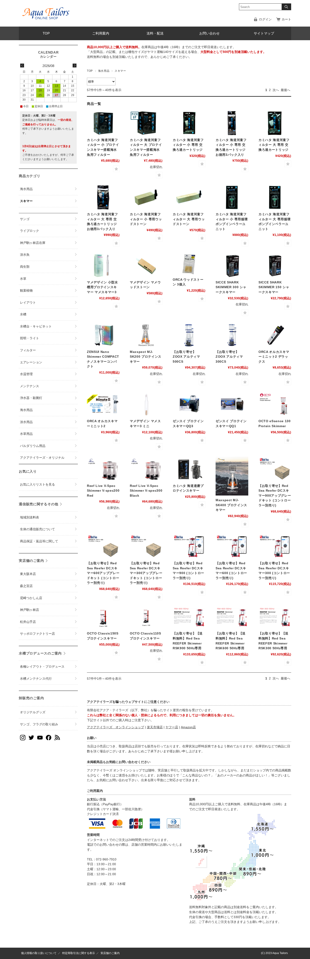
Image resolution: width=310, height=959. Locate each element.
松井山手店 (28, 622)
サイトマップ (264, 33)
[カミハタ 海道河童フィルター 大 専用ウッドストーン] (189, 197)
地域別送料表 (29, 517)
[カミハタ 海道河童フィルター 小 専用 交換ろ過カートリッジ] (189, 123)
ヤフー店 (171, 727)
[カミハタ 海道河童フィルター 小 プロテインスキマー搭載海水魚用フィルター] (103, 123)
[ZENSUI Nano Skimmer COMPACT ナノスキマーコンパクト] (103, 335)
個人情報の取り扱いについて (39, 953)
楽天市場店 (155, 727)
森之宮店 (26, 586)
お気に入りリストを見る (37, 484)
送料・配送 (155, 33)
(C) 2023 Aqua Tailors (274, 953)
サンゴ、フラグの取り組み (39, 724)
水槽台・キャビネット (36, 326)
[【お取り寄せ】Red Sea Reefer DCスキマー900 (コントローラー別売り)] (189, 546)
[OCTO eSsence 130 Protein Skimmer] (274, 404)
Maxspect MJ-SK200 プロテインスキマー (145, 356)
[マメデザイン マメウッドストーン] (146, 265)
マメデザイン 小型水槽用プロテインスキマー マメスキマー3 (102, 287)
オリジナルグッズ (32, 712)
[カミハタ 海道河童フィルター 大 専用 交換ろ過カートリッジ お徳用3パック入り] (103, 197)
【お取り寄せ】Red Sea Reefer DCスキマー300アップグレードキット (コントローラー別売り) (146, 573)
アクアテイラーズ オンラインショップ (115, 727)
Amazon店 (188, 727)
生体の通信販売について (37, 529)
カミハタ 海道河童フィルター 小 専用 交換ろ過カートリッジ (188, 144)
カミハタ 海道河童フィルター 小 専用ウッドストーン (146, 219)
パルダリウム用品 (32, 446)
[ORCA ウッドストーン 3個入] (189, 264)
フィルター (28, 350)
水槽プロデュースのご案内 (40, 653)
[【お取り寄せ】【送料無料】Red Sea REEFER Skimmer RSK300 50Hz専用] (274, 618)
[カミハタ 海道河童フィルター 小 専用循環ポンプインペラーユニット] (232, 197)
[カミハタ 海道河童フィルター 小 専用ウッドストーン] (146, 197)
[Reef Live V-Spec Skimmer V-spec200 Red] (103, 469)
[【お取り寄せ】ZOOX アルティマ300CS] (232, 335)
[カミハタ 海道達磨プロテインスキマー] (189, 469)
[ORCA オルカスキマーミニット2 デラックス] (274, 335)
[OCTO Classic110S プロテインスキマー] (146, 618)
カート (286, 19)
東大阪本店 (28, 574)
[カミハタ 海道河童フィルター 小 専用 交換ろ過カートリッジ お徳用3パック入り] (232, 123)
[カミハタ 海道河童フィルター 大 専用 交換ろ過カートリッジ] (274, 123)
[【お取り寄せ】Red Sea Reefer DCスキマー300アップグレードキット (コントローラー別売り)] (146, 546)
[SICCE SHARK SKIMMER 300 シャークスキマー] (232, 265)
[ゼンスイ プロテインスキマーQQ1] (232, 404)
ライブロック (29, 231)
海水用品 (103, 70)
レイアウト (28, 302)
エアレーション (31, 362)
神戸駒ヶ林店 (29, 610)
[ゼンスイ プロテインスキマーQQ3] (189, 404)
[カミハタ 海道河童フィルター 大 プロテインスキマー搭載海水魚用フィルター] (146, 123)
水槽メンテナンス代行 (36, 678)
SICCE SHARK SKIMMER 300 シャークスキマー (231, 287)
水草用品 (26, 434)
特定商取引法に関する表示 (78, 953)
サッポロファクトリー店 (37, 633)
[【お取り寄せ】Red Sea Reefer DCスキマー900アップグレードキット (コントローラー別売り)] (274, 469)
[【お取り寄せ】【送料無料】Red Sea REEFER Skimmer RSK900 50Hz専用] (189, 618)
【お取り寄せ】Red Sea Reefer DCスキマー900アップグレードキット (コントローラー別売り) (274, 495)
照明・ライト (29, 338)
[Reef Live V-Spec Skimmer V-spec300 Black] (146, 469)
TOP (46, 33)
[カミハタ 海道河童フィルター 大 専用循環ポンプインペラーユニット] (274, 197)
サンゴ (25, 219)
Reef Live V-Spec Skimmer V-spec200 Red (103, 490)
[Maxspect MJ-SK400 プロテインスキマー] (232, 476)
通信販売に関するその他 (38, 504)
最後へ (285, 90)
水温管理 (26, 374)
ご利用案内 (100, 33)
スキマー (26, 201)
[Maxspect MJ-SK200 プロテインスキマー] (146, 335)
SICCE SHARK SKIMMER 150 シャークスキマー (273, 287)
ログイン (265, 19)
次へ (276, 90)
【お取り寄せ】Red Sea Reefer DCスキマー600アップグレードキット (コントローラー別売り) (103, 573)
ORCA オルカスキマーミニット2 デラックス (273, 356)
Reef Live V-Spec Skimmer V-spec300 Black (146, 490)
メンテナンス (29, 386)
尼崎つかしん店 (31, 598)
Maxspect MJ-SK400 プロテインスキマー (231, 505)
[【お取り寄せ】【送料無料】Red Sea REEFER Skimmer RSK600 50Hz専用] (232, 618)
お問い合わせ (209, 33)
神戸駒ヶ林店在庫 (32, 243)
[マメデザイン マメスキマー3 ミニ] (146, 404)
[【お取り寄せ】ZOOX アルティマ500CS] (189, 335)
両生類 (25, 266)
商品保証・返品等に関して (39, 541)
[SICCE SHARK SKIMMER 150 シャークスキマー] (274, 265)
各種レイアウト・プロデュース (42, 666)
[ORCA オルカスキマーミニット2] (103, 404)
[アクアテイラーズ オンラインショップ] (46, 10)
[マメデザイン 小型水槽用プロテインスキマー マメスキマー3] (103, 265)
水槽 (23, 314)
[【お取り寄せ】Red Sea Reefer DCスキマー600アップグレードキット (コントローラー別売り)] (103, 546)
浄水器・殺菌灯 (31, 398)
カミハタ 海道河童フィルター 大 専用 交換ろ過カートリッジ (274, 144)
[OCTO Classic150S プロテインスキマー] (103, 618)
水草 (23, 278)
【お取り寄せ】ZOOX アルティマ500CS (186, 356)
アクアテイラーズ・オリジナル (42, 457)
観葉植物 (26, 290)
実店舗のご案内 (31, 561)
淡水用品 (26, 422)
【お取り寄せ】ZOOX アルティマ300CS (229, 356)
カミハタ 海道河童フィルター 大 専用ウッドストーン (189, 219)
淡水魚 (25, 254)
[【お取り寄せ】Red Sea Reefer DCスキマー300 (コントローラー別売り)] (274, 546)
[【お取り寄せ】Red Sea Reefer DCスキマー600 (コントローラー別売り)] (232, 546)
